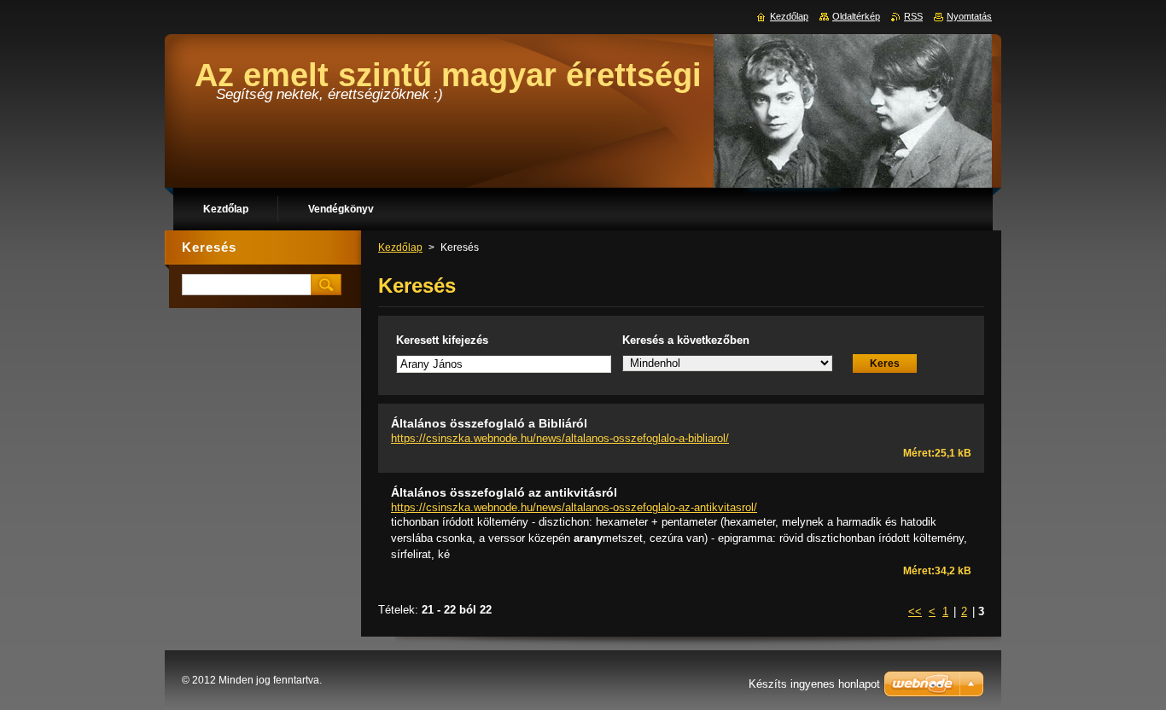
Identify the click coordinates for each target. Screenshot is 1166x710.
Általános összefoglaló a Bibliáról (489, 423)
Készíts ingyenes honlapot (814, 684)
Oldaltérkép (856, 16)
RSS (913, 16)
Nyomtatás (969, 16)
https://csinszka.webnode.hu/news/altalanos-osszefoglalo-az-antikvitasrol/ (574, 507)
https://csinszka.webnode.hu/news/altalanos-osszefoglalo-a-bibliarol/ (560, 438)
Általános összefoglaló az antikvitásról (504, 492)
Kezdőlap (400, 247)
